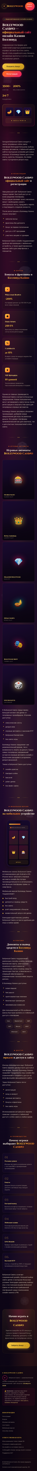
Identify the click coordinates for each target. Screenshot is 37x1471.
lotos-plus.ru (24, 1400)
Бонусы (4, 1419)
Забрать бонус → (18, 1345)
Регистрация (12, 74)
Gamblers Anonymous (11, 1402)
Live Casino (6, 1425)
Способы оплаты (7, 1431)
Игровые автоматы (8, 1422)
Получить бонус (13, 66)
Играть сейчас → (29, 6)
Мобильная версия (8, 1428)
